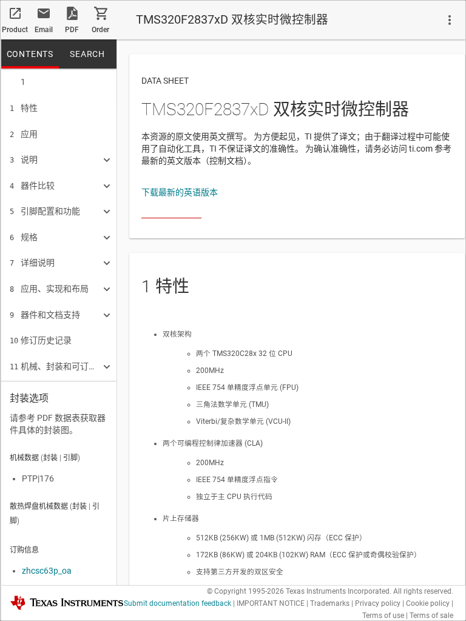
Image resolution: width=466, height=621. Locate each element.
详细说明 (32, 262)
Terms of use (383, 615)
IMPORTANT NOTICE (271, 603)
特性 (24, 108)
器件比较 (32, 185)
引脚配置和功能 (45, 211)
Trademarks (330, 603)
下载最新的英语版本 (179, 192)
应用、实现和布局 (49, 289)
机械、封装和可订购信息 (55, 366)
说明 (24, 159)
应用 (24, 134)
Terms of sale (431, 615)
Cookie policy (428, 603)
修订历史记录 (41, 340)
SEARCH (87, 54)
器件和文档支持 (45, 315)
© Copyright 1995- (245, 591)
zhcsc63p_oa (47, 571)
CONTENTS (30, 54)
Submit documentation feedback (177, 603)
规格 (24, 237)
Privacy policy (377, 603)
